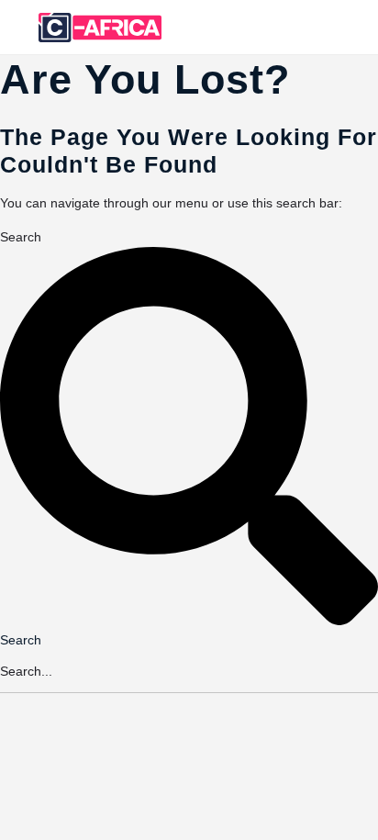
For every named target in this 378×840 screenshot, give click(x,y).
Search (20, 237)
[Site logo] (102, 27)
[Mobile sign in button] (292, 27)
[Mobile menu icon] (19, 28)
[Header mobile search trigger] (362, 27)
